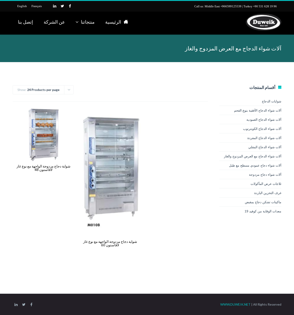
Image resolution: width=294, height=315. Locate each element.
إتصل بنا (25, 22)
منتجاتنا (88, 22)
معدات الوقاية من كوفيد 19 (263, 211)
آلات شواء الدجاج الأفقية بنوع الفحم (257, 110)
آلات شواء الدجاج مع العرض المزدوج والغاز (252, 156)
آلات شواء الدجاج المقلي (264, 147)
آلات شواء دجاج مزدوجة (265, 174)
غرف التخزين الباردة (267, 193)
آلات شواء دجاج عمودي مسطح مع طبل (255, 165)
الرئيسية (113, 22)
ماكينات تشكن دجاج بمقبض (263, 202)
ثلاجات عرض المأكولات (266, 184)
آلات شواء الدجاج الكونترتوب (262, 129)
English (22, 6)
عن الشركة (54, 22)
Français (36, 6)
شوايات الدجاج (271, 101)
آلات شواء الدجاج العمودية (263, 119)
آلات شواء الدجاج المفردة (264, 138)
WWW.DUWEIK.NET (235, 304)
